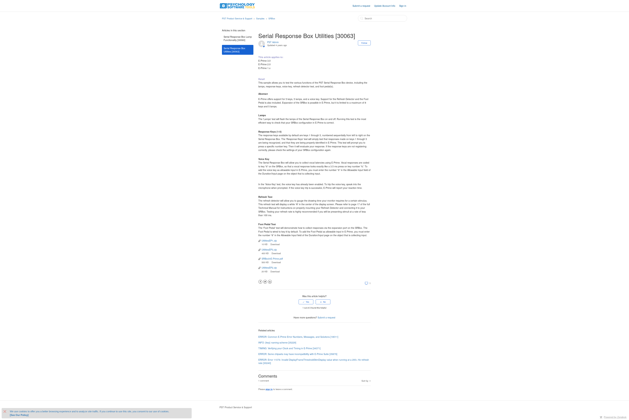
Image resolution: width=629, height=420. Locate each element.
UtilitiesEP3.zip (269, 249)
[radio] (306, 301)
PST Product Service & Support (237, 18)
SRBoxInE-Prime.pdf (272, 258)
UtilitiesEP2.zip (269, 267)
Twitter (265, 282)
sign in (269, 389)
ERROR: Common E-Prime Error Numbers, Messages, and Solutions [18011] (298, 336)
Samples (260, 18)
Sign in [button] (402, 5)
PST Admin (273, 42)
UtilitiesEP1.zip (269, 240)
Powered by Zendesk (615, 417)
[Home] (237, 5)
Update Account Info (384, 5)
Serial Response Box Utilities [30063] (234, 50)
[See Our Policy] (19, 415)
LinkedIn (270, 282)
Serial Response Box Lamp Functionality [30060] (238, 38)
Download (275, 244)
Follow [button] (364, 42)
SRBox (271, 18)
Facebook (260, 282)
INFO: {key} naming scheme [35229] (277, 342)
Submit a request (361, 5)
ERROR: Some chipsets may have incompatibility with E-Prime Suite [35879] (297, 354)
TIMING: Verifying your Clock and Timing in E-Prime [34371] (289, 348)
